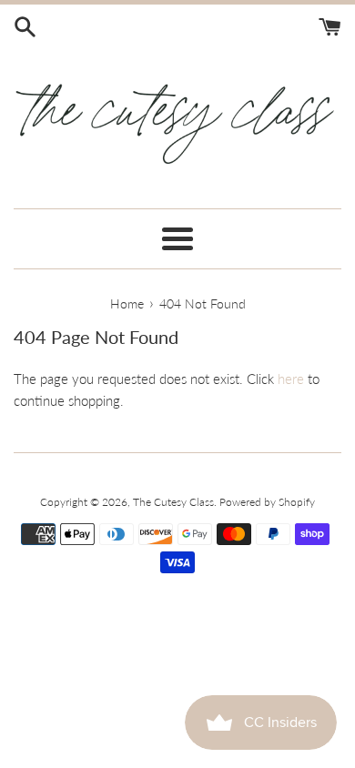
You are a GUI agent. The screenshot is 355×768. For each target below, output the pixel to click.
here (291, 378)
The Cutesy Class (173, 502)
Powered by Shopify (267, 502)
